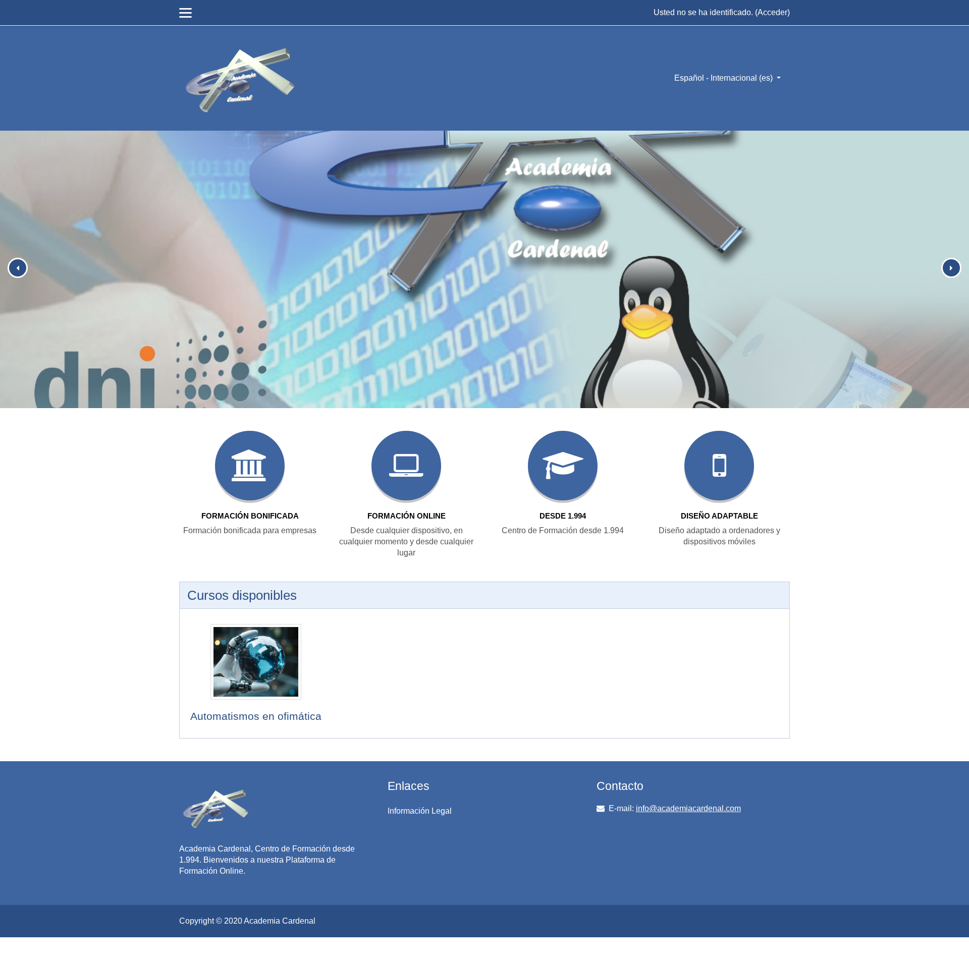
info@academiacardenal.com (688, 808)
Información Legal (420, 811)
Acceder (772, 12)
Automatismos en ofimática (255, 716)
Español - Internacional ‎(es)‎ (724, 78)
